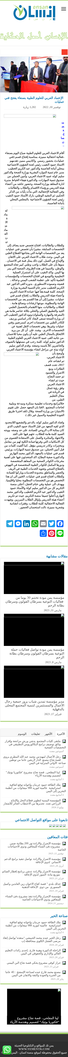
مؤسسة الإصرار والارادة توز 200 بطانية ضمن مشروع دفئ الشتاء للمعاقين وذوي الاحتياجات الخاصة (37, 846)
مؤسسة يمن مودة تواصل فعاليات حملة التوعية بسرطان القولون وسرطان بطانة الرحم (36, 653)
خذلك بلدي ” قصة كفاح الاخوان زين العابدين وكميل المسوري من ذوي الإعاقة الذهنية (32, 885)
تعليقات (35, 733)
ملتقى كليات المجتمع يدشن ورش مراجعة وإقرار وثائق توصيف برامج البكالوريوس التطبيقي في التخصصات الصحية (35, 744)
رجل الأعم (54, 52)
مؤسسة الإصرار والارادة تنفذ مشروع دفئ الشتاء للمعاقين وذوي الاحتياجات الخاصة (33, 898)
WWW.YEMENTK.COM (34, 1049)
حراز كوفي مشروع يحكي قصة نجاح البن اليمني (34, 962)
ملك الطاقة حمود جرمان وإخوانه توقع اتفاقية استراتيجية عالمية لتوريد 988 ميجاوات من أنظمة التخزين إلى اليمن (35, 788)
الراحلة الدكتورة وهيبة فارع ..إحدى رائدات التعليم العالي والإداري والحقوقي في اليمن (33, 952)
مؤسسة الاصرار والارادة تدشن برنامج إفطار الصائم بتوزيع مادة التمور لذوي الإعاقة (31, 873)
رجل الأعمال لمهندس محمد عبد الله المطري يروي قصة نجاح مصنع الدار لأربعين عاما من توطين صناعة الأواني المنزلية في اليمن (34, 759)
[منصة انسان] (34, 12)
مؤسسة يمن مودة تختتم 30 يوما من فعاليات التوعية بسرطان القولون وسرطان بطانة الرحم (34, 601)
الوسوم (22, 733)
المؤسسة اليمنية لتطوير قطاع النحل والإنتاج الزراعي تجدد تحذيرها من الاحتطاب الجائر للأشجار (32, 802)
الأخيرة (61, 733)
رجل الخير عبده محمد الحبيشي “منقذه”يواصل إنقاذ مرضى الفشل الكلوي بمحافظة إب (32, 939)
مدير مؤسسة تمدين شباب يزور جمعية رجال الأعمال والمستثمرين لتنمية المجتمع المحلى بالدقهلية (34, 705)
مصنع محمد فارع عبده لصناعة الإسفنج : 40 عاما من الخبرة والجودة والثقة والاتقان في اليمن (33, 974)
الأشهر (48, 733)
